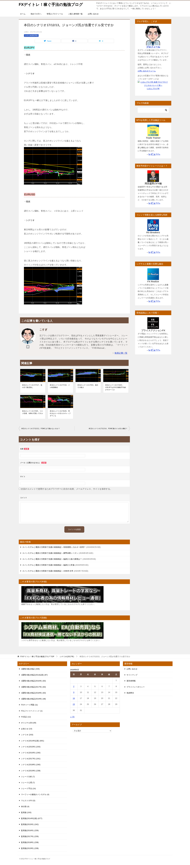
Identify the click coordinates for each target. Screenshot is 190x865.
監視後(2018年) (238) (30, 842)
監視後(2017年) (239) (30, 836)
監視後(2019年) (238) (30, 848)
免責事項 (130, 693)
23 (74, 704)
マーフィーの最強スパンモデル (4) (35, 794)
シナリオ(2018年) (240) (30, 765)
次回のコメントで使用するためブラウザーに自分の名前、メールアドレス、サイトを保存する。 (66, 489)
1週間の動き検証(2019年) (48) (33, 699)
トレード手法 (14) (28, 788)
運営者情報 (131, 681)
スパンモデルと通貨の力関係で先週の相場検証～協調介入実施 (48, 565)
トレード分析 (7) (28, 777)
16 (74, 698)
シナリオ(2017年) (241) (30, 759)
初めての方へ (36, 14)
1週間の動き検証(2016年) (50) (33, 681)
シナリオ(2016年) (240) (30, 753)
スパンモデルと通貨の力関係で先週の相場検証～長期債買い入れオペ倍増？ (54, 547)
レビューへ (154, 154)
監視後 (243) (26, 812)
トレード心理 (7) (28, 783)
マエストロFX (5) (28, 801)
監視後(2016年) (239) (30, 830)
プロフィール (153, 47)
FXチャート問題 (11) (29, 705)
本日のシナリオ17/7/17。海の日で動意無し (32, 386)
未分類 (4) (25, 806)
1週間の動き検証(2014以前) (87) (34, 675)
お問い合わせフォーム (147, 71)
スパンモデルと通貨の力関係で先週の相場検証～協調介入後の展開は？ (52, 559)
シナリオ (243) (27, 735)
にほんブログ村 (153, 88)
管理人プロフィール (55, 14)
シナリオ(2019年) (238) (30, 771)
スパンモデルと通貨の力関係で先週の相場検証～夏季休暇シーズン (50, 553)
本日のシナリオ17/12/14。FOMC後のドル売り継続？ (108, 428)
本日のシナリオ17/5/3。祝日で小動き (87, 386)
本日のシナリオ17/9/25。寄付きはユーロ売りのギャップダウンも (60, 413)
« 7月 (72, 717)
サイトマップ (132, 675)
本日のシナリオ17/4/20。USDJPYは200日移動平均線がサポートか (115, 387)
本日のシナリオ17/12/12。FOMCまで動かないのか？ (40, 428)
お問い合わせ (93, 14)
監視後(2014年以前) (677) (31, 818)
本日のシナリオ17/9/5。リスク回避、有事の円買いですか (32, 412)
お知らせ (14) (26, 729)
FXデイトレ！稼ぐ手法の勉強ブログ (51, 4)
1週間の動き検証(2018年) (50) (33, 693)
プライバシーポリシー (136, 687)
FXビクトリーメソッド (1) (32, 711)
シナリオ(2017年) (31, 35)
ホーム (22, 14)
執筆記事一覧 (121, 353)
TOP (37, 656)
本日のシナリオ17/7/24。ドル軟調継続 (60, 386)
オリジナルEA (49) (28, 723)
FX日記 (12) (26, 717)
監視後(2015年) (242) (30, 824)
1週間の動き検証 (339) (30, 669)
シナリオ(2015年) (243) (30, 747)
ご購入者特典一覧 (75, 14)
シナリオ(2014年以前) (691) (32, 741)
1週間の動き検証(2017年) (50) (33, 687)
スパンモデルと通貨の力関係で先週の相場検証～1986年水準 (47, 571)
